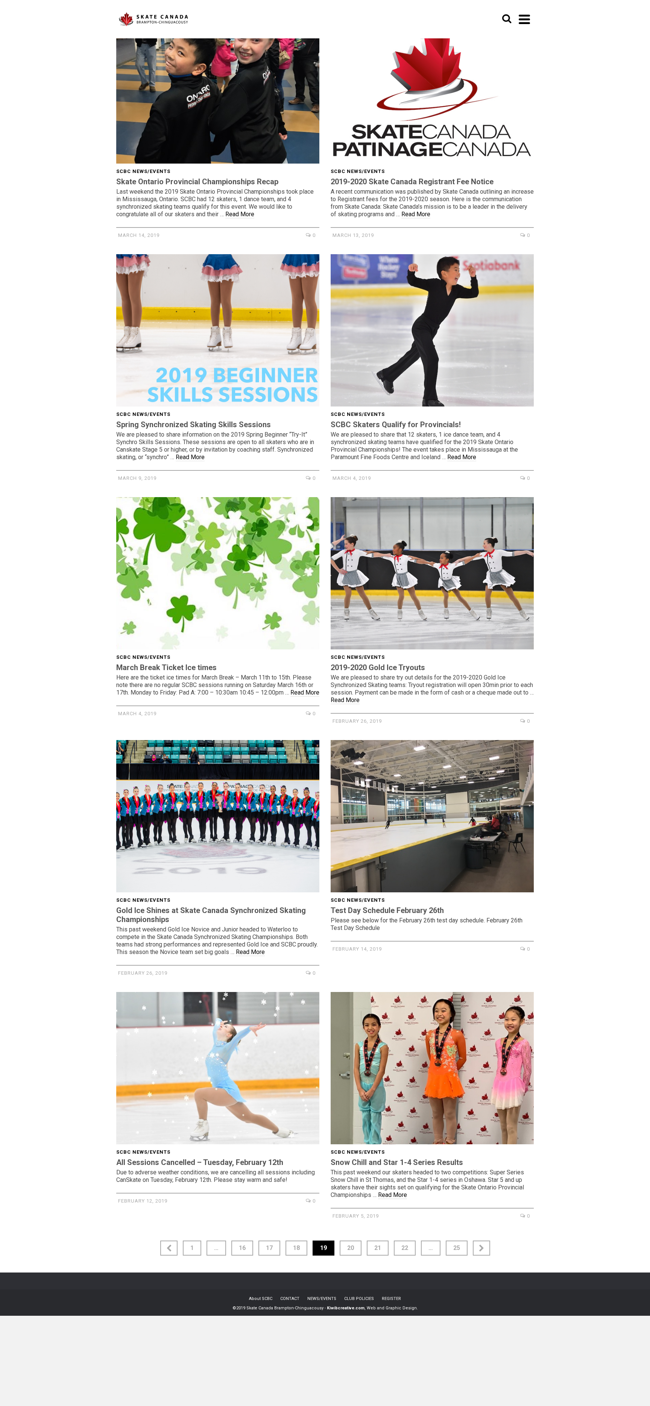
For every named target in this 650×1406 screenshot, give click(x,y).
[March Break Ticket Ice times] (217, 573)
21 (377, 1247)
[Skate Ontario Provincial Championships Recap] (217, 87)
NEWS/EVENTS (321, 1298)
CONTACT (289, 1298)
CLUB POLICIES (359, 1298)
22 (404, 1247)
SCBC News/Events (143, 171)
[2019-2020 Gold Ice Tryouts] (432, 573)
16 (242, 1247)
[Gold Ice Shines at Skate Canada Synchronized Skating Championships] (217, 816)
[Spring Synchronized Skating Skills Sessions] (217, 330)
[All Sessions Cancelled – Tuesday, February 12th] (217, 1068)
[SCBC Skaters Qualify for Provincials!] (432, 330)
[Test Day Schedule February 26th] (432, 816)
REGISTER (391, 1298)
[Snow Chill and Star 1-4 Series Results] (432, 1068)
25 (456, 1247)
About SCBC (260, 1298)
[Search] (506, 19)
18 (296, 1247)
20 (350, 1247)
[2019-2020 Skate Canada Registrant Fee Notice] (432, 87)
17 (269, 1247)
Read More (239, 214)
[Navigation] (524, 19)
